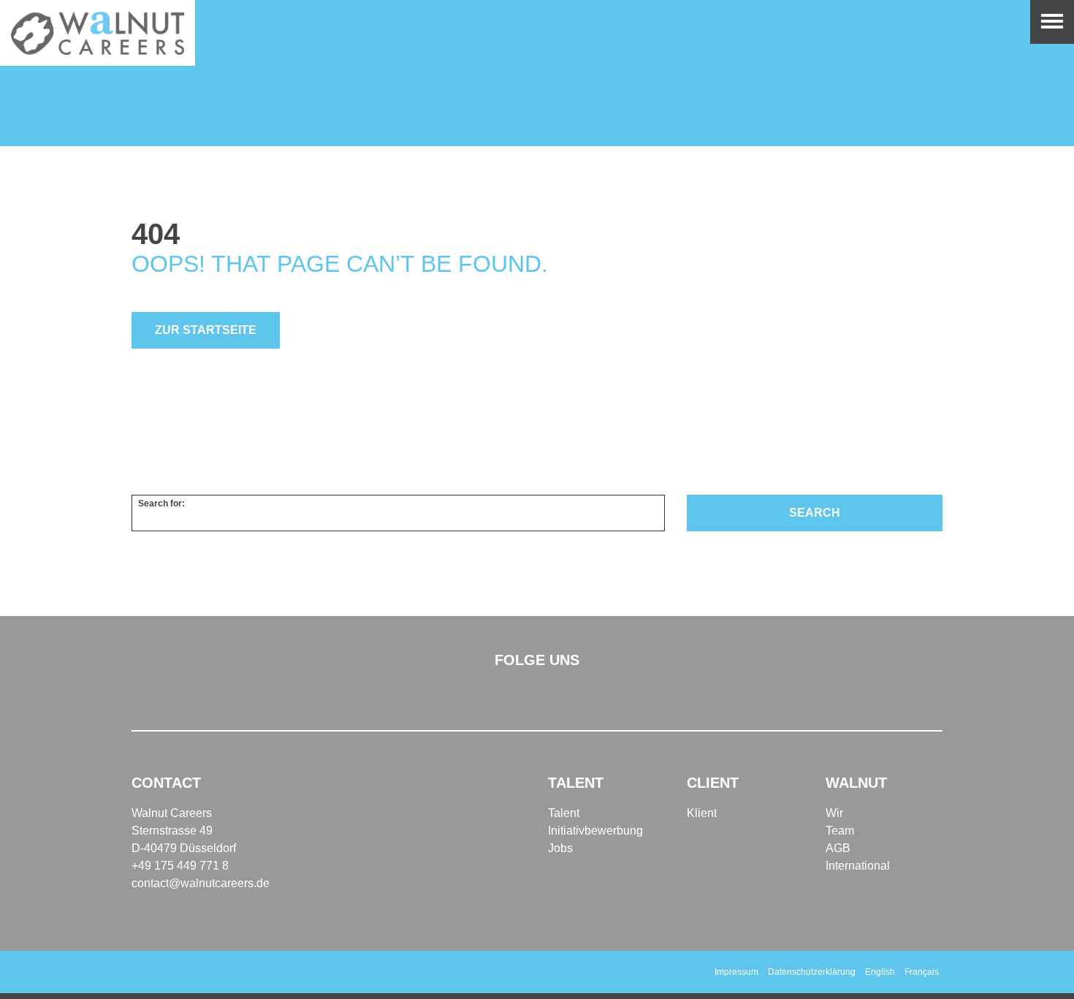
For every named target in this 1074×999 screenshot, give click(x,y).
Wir (834, 813)
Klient (702, 813)
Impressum (736, 972)
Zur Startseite (205, 330)
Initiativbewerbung (595, 830)
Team (840, 830)
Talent (563, 813)
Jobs (560, 848)
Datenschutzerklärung (812, 972)
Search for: (161, 503)
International (858, 865)
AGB (838, 848)
